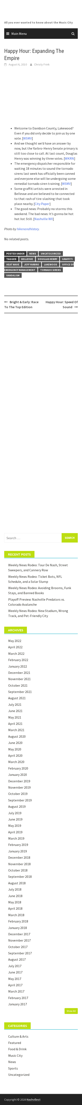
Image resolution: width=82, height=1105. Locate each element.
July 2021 (14, 704)
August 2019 (17, 806)
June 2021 (15, 711)
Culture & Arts (18, 1036)
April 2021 (15, 723)
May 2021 (14, 717)
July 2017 (14, 966)
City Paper (42, 204)
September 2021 (20, 692)
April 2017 (15, 985)
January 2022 (17, 666)
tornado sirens (50, 269)
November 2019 (19, 787)
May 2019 (14, 825)
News (32, 253)
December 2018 (19, 857)
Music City (15, 1055)
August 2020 (17, 736)
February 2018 (18, 921)
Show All (71, 1010)
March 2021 (16, 730)
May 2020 (14, 749)
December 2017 (19, 934)
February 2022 (18, 660)
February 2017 (18, 998)
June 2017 (15, 972)
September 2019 (20, 800)
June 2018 (15, 896)
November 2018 (19, 864)
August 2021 (17, 698)
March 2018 (16, 915)
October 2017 (18, 947)
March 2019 (16, 838)
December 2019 (19, 781)
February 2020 (18, 768)
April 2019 (15, 832)
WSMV (27, 138)
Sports (13, 1068)
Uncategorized (51, 253)
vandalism (13, 275)
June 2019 (15, 819)
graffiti (67, 259)
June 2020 (15, 743)
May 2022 (14, 641)
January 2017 (17, 1004)
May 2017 (14, 979)
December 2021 (19, 673)
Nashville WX (43, 219)
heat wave (12, 264)
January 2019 (17, 851)
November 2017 (19, 940)
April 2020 (15, 755)
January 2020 (17, 774)
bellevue (27, 259)
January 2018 (17, 928)
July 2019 (14, 813)
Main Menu (19, 33)
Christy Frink (42, 64)
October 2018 (18, 870)
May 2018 (14, 902)
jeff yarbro (31, 264)
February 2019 (18, 845)
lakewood (50, 264)
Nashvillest (33, 1099)
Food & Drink (17, 1049)
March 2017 (16, 991)
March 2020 (16, 762)
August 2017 (17, 959)
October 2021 (18, 685)
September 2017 (20, 953)
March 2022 (16, 653)
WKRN (69, 158)
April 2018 (15, 908)
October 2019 (18, 794)
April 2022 (15, 647)
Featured (14, 1043)
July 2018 (14, 889)
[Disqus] (41, 370)
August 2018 (17, 883)
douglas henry (47, 259)
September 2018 (20, 876)
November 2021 (19, 679)
